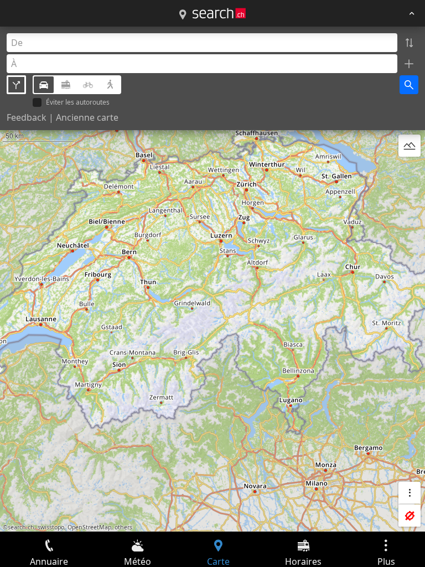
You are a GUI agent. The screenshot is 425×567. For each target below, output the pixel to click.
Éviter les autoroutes (78, 103)
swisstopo (51, 527)
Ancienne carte (87, 117)
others (123, 527)
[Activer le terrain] (409, 146)
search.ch (21, 527)
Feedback (26, 117)
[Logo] (219, 13)
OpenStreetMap (89, 527)
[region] (212, 279)
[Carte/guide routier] (182, 14)
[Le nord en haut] (409, 172)
